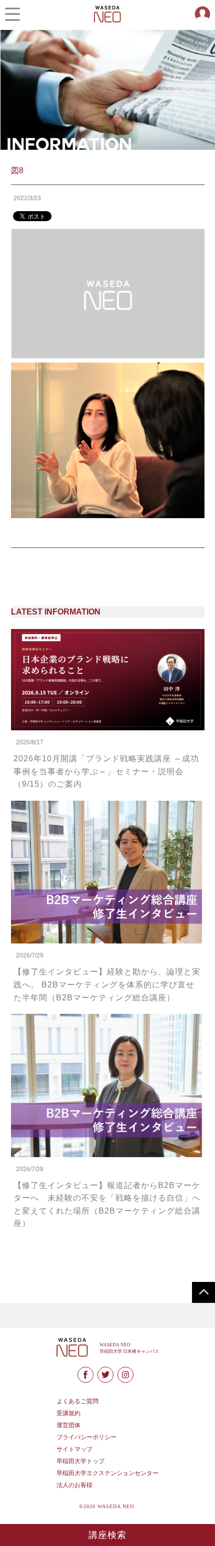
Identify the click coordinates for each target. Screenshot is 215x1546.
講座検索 (107, 1535)
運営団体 (68, 1425)
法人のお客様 (74, 1485)
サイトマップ (74, 1449)
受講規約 (68, 1413)
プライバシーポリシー (86, 1437)
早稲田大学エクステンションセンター (107, 1473)
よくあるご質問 (77, 1401)
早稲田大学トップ (80, 1461)
